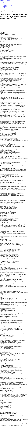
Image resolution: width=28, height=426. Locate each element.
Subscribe (5, 6)
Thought (4, 2)
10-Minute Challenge (7, 5)
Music (4, 4)
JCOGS (4, 7)
